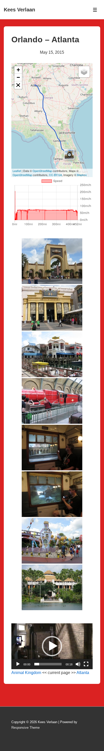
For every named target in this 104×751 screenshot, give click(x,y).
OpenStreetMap (42, 171)
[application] (52, 646)
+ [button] (18, 70)
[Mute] (78, 664)
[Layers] (84, 71)
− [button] (18, 77)
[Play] (17, 664)
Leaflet (17, 171)
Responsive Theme (25, 727)
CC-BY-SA (55, 175)
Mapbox (82, 175)
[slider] (48, 664)
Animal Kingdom (26, 672)
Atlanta (82, 672)
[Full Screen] (18, 85)
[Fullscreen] (86, 664)
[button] (52, 646)
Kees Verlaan (19, 9)
